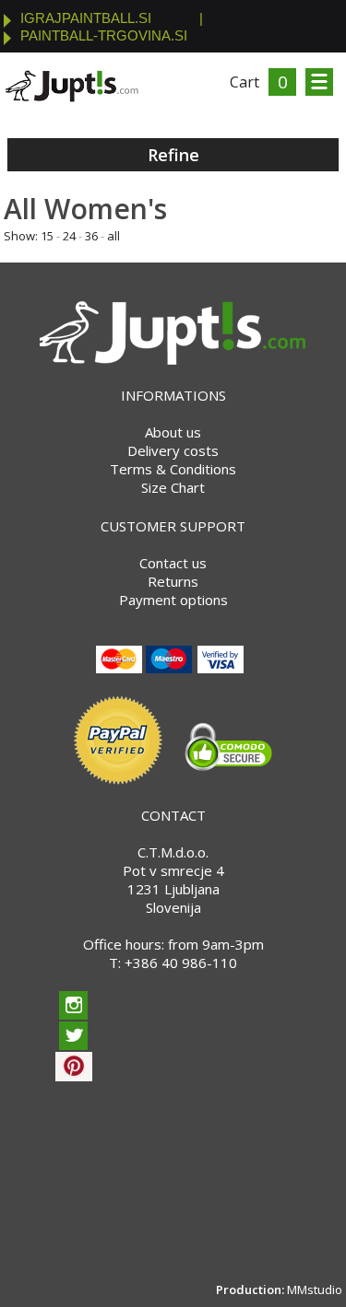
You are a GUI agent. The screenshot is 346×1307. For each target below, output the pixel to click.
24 (69, 236)
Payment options (173, 599)
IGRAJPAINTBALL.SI (85, 18)
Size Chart (173, 487)
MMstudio (314, 1289)
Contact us (173, 563)
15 (47, 236)
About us (173, 432)
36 (91, 236)
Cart (244, 82)
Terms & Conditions (173, 469)
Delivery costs (173, 450)
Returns (173, 581)
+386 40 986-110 (181, 962)
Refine (173, 155)
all (113, 236)
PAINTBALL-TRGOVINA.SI (103, 35)
